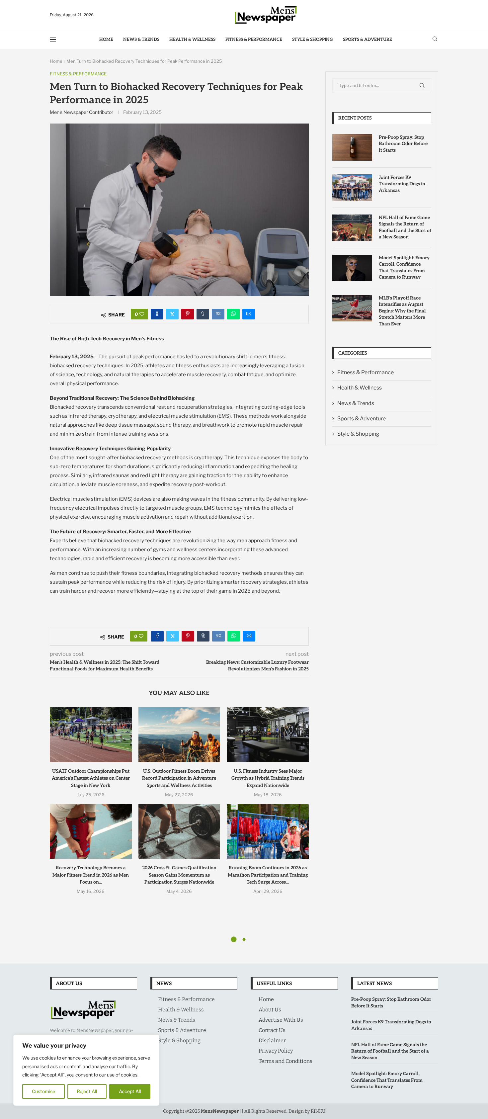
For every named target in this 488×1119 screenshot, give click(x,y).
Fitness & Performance (253, 39)
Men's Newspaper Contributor (81, 112)
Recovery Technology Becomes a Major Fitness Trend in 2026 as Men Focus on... (90, 875)
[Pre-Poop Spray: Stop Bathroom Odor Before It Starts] (352, 147)
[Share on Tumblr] (203, 314)
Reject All (87, 1091)
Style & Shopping (312, 39)
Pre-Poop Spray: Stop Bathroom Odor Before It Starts (403, 143)
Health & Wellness (192, 39)
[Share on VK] (218, 314)
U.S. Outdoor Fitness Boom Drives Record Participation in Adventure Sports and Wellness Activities (179, 778)
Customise (43, 1091)
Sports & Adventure (367, 39)
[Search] (435, 39)
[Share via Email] (248, 314)
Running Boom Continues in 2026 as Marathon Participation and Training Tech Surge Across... (268, 875)
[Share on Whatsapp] (233, 314)
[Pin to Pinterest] (187, 314)
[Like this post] (141, 314)
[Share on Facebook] (157, 314)
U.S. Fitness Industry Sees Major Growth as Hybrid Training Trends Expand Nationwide (267, 778)
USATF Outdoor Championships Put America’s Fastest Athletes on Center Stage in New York (91, 778)
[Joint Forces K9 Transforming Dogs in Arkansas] (352, 187)
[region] (86, 1070)
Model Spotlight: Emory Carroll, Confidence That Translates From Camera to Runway (404, 267)
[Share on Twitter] (172, 314)
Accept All (130, 1091)
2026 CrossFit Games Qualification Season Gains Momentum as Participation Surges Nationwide (179, 875)
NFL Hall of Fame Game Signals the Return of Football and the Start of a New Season (405, 227)
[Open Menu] (53, 40)
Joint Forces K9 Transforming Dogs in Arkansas (402, 184)
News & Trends (141, 39)
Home (106, 39)
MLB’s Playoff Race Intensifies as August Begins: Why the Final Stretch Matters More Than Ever (402, 311)
